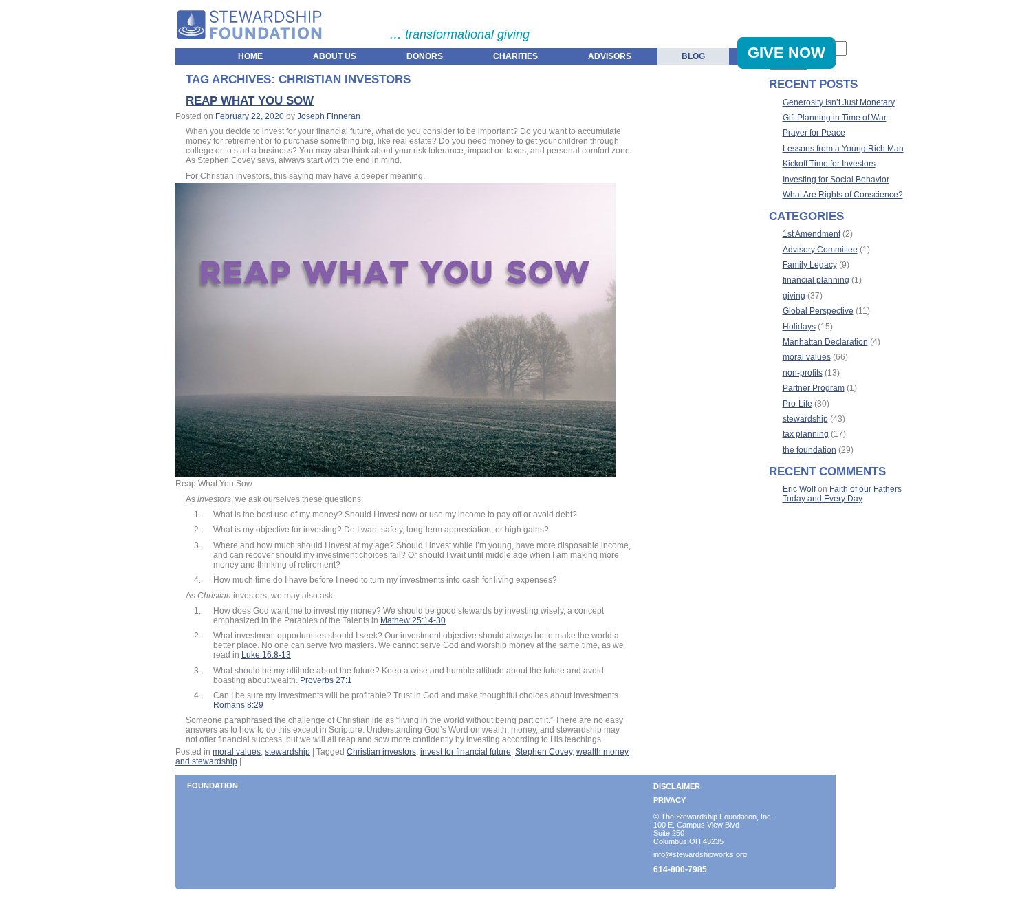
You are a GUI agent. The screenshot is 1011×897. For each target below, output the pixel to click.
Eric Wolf (799, 489)
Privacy (669, 800)
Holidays (799, 327)
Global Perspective (818, 311)
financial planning (816, 280)
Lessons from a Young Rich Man (843, 148)
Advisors (609, 56)
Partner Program (814, 388)
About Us (334, 56)
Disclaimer (676, 786)
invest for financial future (465, 752)
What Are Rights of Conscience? (843, 194)
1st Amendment (811, 234)
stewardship (287, 752)
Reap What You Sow (250, 100)
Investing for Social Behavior (836, 179)
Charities (515, 56)
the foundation (809, 450)
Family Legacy (810, 265)
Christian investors (381, 752)
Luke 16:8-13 (266, 655)
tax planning (806, 434)
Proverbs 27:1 (326, 680)
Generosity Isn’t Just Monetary (839, 102)
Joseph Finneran (328, 116)
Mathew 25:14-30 (413, 620)
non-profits (803, 373)
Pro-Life (797, 404)
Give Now (786, 52)
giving (794, 296)
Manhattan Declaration (825, 342)
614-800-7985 (680, 869)
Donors (424, 56)
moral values (237, 752)
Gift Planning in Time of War (835, 117)
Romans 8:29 (238, 705)
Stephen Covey (543, 752)
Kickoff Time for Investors (829, 164)
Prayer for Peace (814, 133)
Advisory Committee (820, 250)
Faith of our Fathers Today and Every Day (842, 494)
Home (250, 56)
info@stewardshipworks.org (700, 854)
